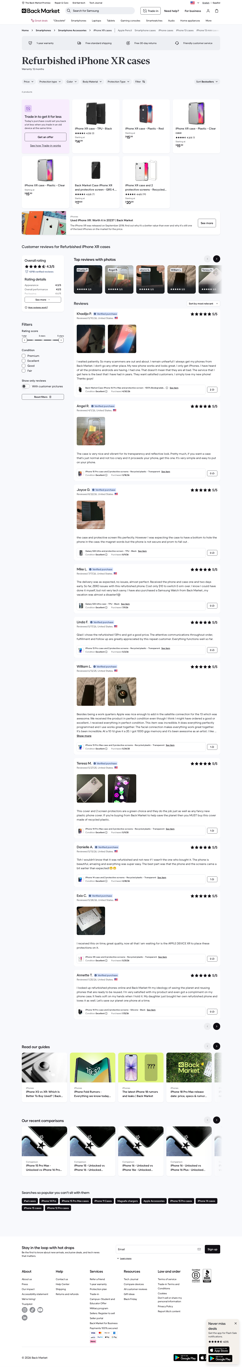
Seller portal (96, 1318)
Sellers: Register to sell (102, 1313)
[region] (147, 280)
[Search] (69, 10)
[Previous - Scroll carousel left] (207, 258)
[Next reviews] (216, 1026)
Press (25, 1284)
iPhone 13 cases (185, 30)
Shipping (61, 1289)
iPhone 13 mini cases (207, 30)
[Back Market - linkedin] (24, 1318)
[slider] (24, 340)
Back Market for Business (104, 1323)
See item (174, 387)
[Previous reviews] (207, 1026)
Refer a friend (97, 1279)
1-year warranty (98, 1284)
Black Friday (130, 1299)
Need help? (171, 11)
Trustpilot (27, 1304)
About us (27, 1279)
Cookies (162, 1293)
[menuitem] (78, 20)
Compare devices (134, 1284)
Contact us (62, 1279)
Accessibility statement (35, 1294)
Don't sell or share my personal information (170, 1299)
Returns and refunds (67, 1294)
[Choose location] (195, 3)
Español (216, 2)
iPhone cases (166, 30)
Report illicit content (169, 1311)
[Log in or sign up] (208, 10)
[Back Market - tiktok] (32, 1310)
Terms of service (167, 1279)
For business (193, 11)
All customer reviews (135, 1289)
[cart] (216, 10)
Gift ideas (129, 1294)
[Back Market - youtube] (40, 1310)
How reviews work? (38, 307)
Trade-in (94, 1294)
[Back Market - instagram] (24, 1310)
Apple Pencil (125, 30)
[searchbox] (102, 10)
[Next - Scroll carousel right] (216, 258)
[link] (207, 223)
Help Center (62, 1284)
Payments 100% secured (104, 1328)
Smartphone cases (145, 30)
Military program (99, 1308)
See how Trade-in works (45, 145)
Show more (84, 736)
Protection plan (98, 1289)
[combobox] (29, 81)
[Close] (235, 1323)
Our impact (28, 1289)
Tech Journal (131, 1279)
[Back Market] (41, 11)
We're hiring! (28, 1299)
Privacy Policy (165, 1306)
